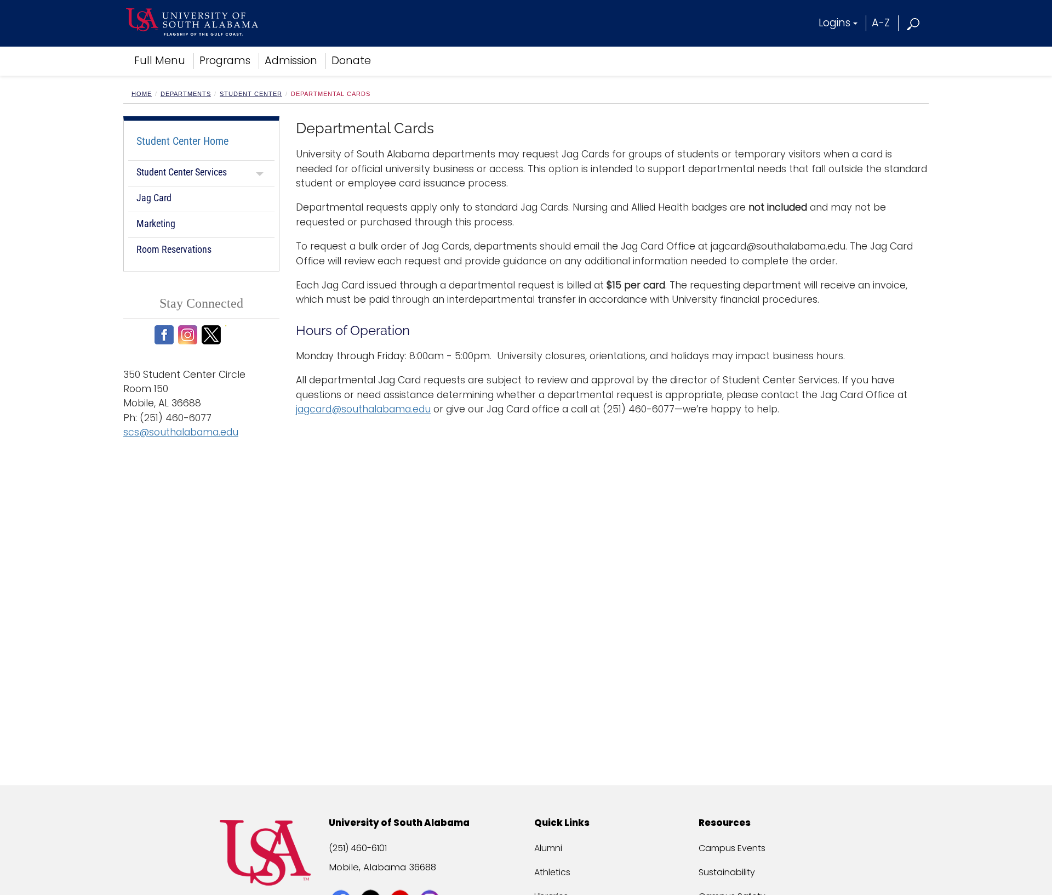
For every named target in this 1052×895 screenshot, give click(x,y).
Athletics (552, 872)
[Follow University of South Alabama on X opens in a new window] (371, 879)
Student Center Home (182, 141)
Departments (186, 93)
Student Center (251, 93)
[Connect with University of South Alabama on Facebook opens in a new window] (342, 879)
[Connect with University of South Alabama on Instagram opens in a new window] (431, 879)
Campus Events (732, 848)
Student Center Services (182, 172)
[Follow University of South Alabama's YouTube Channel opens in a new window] (401, 879)
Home (142, 93)
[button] (914, 23)
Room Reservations (173, 249)
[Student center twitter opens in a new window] (213, 334)
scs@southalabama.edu (180, 432)
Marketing (155, 223)
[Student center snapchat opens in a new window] (236, 335)
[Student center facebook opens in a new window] (166, 334)
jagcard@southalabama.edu (363, 409)
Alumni (548, 848)
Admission (291, 60)
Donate (351, 60)
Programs (224, 60)
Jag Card (153, 197)
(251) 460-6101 (358, 848)
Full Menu (159, 60)
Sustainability (727, 872)
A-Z (881, 22)
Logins (834, 22)
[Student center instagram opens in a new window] (189, 334)
